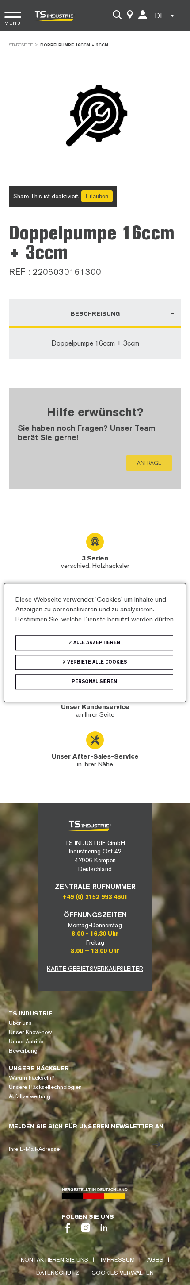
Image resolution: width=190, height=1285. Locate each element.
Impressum (118, 1259)
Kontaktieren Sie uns (54, 1259)
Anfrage (149, 463)
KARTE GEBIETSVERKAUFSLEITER (95, 968)
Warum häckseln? (31, 1077)
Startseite (21, 44)
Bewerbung (23, 1050)
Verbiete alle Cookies (96, 662)
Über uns (20, 1022)
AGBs (155, 1259)
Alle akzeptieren (96, 642)
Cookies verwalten (122, 1273)
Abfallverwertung (29, 1096)
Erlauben (97, 196)
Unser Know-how (30, 1032)
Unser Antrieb (26, 1041)
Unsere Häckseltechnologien (45, 1087)
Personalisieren (94, 681)
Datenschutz (57, 1273)
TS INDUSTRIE (31, 1013)
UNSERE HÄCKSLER (39, 1068)
